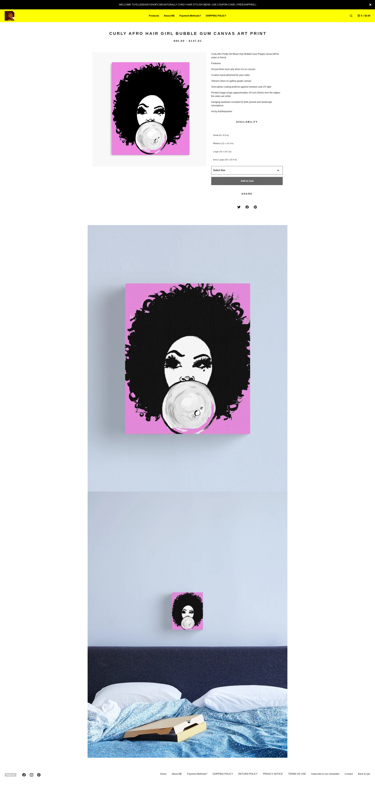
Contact (349, 774)
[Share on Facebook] (247, 207)
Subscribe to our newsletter (325, 774)
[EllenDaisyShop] (20, 16)
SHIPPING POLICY (216, 15)
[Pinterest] (39, 775)
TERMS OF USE (297, 774)
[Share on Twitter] (239, 207)
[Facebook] (24, 775)
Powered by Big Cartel (10, 775)
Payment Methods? (190, 15)
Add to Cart (247, 181)
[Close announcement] (370, 4)
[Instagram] (31, 775)
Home (163, 774)
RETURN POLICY (248, 774)
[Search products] (351, 15)
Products (154, 15)
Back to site (364, 774)
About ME (169, 15)
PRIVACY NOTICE (273, 774)
